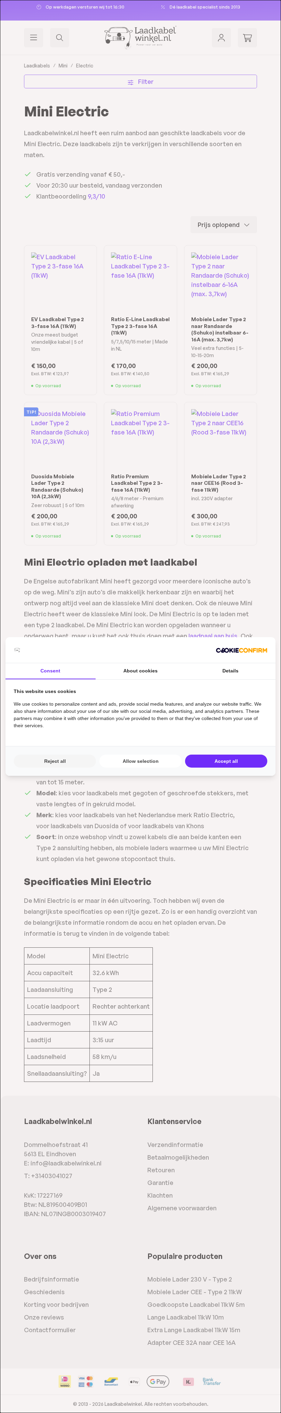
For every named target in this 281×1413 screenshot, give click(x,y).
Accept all (226, 761)
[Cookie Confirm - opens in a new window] (241, 650)
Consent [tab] (50, 670)
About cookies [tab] (140, 670)
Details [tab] (230, 670)
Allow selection (141, 761)
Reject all (55, 761)
